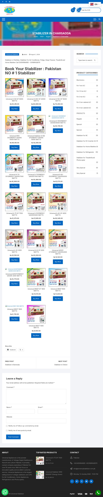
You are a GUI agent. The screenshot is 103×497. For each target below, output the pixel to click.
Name (9, 407)
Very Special (81, 168)
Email (40, 407)
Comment (10, 387)
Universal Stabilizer (12, 54)
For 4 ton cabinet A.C (84, 108)
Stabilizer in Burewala (12, 365)
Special (79, 124)
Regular (79, 119)
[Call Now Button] (98, 492)
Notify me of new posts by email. (19, 430)
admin (25, 54)
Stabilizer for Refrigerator (85, 152)
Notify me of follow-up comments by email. (23, 426)
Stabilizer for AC (82, 135)
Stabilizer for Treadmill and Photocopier (86, 159)
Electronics (80, 80)
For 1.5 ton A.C (81, 91)
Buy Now (15, 109)
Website (9, 417)
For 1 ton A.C (81, 86)
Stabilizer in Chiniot (60, 365)
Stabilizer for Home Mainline (86, 146)
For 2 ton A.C (81, 97)
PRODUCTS (81, 113)
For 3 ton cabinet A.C (84, 102)
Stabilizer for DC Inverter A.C (86, 141)
